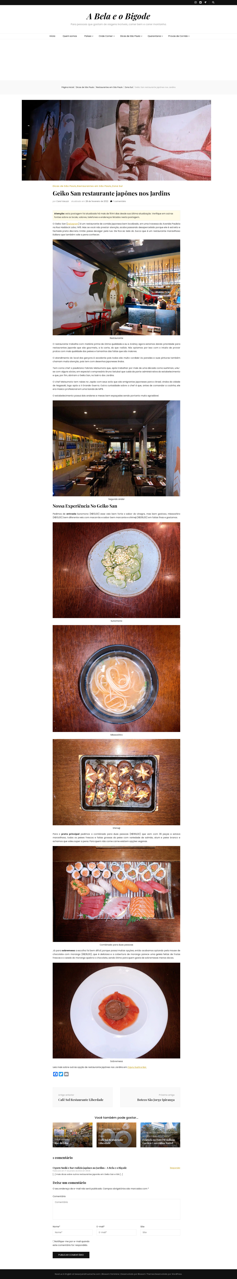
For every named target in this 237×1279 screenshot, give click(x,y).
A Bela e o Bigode (118, 15)
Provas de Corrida (178, 36)
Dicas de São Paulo (130, 36)
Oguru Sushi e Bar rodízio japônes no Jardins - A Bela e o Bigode (90, 1167)
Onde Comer (106, 36)
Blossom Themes (146, 1274)
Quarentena (154, 36)
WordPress (177, 1274)
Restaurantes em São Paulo (94, 186)
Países (87, 36)
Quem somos (70, 36)
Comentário (59, 1196)
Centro (102, 1128)
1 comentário (119, 201)
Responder (175, 1167)
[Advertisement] (118, 60)
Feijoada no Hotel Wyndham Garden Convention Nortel (159, 1141)
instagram (72, 223)
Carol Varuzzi (62, 201)
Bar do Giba (61, 1143)
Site (142, 1226)
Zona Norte (163, 1136)
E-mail (101, 1226)
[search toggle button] (213, 2)
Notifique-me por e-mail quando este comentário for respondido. (71, 1243)
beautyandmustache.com (87, 1274)
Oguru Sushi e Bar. (137, 1067)
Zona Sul (117, 186)
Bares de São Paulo (65, 1135)
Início (52, 36)
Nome (56, 1226)
